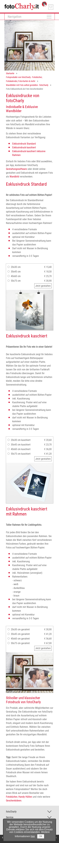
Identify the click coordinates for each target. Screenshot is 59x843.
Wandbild (14, 176)
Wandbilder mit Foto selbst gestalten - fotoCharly (27, 85)
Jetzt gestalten (43, 285)
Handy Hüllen (25, 796)
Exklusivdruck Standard (24, 143)
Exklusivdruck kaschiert (24, 147)
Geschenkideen (13, 800)
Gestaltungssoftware (16, 168)
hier (33, 836)
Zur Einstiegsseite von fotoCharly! (21, 3)
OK (40, 836)
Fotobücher (11, 796)
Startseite (10, 73)
